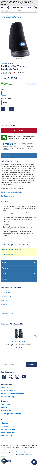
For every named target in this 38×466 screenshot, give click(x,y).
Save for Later (20, 72)
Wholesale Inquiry (7, 397)
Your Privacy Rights (25, 452)
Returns (4, 407)
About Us (4, 423)
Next (35, 336)
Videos (4, 279)
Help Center (5, 404)
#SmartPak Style (7, 436)
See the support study (8, 196)
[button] (35, 10)
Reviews (5, 268)
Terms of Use (5, 452)
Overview (6, 156)
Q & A (4, 273)
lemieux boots (5, 292)
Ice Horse (4, 63)
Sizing (4, 262)
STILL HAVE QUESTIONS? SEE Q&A (14, 245)
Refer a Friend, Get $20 (9, 432)
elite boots (4, 305)
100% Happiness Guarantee (11, 250)
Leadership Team (7, 426)
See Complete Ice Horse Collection (11, 192)
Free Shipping (6, 410)
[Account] (8, 7)
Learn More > (19, 347)
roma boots (4, 300)
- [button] (3, 109)
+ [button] (11, 109)
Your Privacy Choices (9, 454)
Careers (3, 456)
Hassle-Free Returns (9, 254)
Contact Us (5, 387)
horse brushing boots (7, 313)
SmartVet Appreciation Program (13, 394)
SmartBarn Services (8, 390)
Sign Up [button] (31, 364)
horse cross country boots (9, 309)
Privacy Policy (14, 452)
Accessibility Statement (23, 454)
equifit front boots (6, 296)
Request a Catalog (8, 429)
